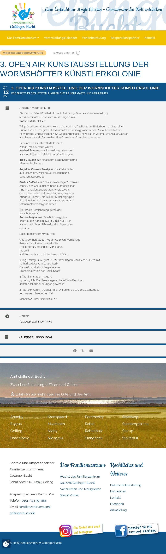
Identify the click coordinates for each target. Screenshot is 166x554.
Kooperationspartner (125, 38)
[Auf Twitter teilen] (83, 351)
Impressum (118, 491)
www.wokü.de (48, 299)
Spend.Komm (69, 495)
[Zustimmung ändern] (6, 543)
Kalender (26, 337)
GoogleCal (44, 337)
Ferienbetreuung (94, 38)
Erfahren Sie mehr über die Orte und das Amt (52, 394)
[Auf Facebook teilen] (75, 351)
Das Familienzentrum (21, 38)
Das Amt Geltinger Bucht (77, 482)
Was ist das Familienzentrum (80, 476)
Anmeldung (118, 510)
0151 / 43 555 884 (34, 500)
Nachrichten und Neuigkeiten (80, 489)
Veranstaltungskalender (60, 38)
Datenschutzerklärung (125, 485)
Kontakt (150, 38)
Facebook (117, 504)
